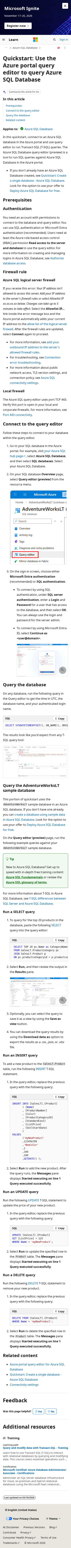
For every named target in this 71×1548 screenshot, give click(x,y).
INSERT (41, 1069)
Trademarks (10, 1543)
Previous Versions (34, 1527)
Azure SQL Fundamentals (24, 877)
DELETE (33, 1283)
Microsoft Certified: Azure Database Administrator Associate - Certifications (34, 1471)
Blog (52, 1527)
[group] (35, 725)
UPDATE (33, 1200)
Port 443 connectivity (17, 415)
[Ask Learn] (59, 48)
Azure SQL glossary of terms (26, 882)
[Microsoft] (35, 39)
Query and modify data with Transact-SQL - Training (35, 1448)
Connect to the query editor (23, 110)
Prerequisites (14, 105)
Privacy (24, 1532)
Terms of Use (48, 1537)
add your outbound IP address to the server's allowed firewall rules (35, 347)
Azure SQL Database (25, 47)
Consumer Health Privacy (18, 1537)
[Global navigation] (3, 39)
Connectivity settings (24, 1385)
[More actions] (65, 48)
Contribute (9, 1532)
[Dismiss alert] (65, 6)
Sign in (64, 39)
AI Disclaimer (11, 1527)
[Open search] (54, 39)
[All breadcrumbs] (6, 48)
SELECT (56, 925)
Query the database (18, 115)
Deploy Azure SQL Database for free (35, 191)
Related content (15, 120)
